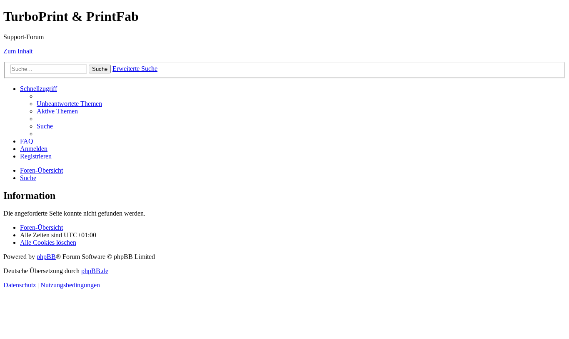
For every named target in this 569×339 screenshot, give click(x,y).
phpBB (46, 256)
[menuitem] (69, 103)
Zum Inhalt (17, 51)
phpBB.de (94, 270)
